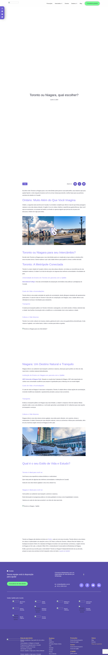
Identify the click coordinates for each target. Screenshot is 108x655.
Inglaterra (51, 642)
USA (50, 645)
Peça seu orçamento (97, 643)
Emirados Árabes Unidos (55, 644)
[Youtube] (2, 14)
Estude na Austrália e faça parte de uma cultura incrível (32, 641)
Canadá (51, 649)
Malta (50, 640)
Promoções (73, 638)
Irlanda (50, 651)
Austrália (51, 647)
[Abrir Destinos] (76, 3)
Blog (93, 640)
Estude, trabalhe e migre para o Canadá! (30, 654)
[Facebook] (2, 11)
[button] (75, 184)
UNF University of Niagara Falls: (32, 379)
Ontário (50, 539)
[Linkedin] (2, 17)
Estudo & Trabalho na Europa (27, 646)
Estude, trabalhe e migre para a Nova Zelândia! (32, 650)
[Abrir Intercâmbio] (61, 3)
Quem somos (73, 653)
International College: (28, 281)
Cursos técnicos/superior (76, 640)
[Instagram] (2, 8)
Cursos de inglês (74, 642)
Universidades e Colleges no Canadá (29, 643)
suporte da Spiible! (64, 551)
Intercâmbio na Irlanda (26, 648)
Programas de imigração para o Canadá (30, 645)
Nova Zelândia (52, 653)
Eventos (94, 642)
